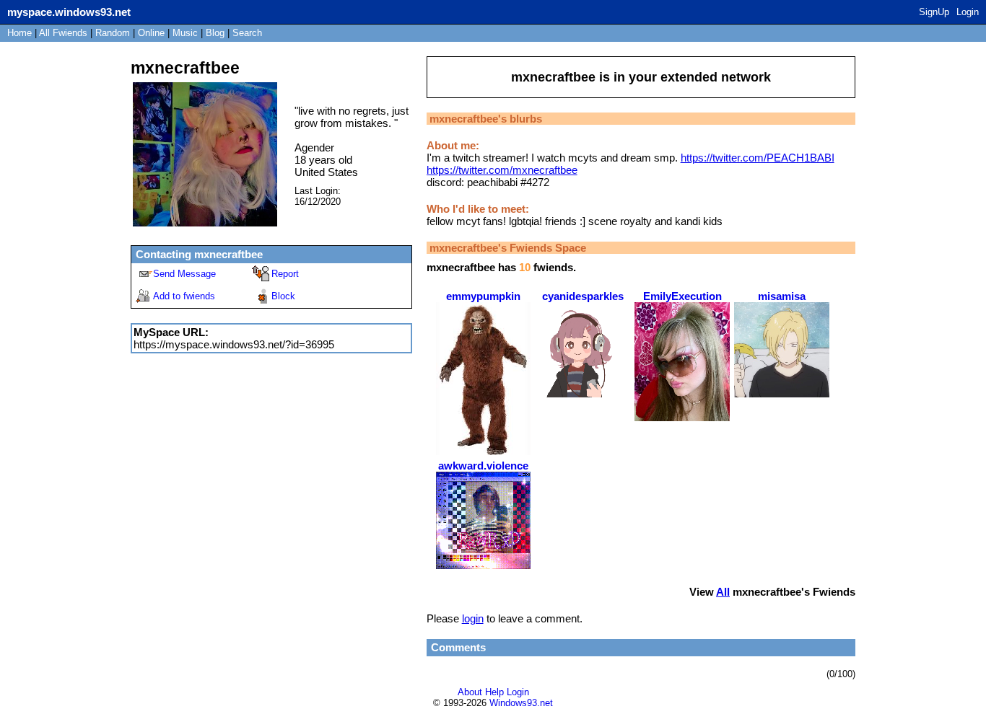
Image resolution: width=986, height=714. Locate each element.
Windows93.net (521, 702)
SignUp (934, 11)
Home (19, 32)
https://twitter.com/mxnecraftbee (502, 170)
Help (494, 692)
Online (151, 32)
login (473, 618)
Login (967, 11)
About (470, 692)
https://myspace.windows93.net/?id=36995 (234, 344)
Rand (112, 32)
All (63, 32)
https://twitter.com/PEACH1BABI (757, 157)
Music (185, 32)
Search (247, 32)
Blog (215, 32)
